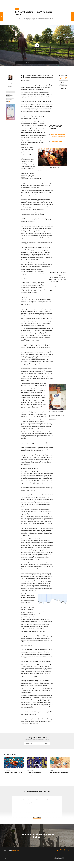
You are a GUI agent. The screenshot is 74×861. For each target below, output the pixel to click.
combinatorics (7, 770)
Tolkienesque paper (27, 101)
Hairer (33, 104)
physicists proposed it (26, 516)
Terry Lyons (30, 96)
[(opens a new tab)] (10, 112)
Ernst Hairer (35, 357)
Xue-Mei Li (32, 116)
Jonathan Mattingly (37, 502)
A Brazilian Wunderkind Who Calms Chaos (58, 134)
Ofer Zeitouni (45, 183)
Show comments (37, 817)
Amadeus (23, 176)
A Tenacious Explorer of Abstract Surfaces (58, 136)
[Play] (37, 45)
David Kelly (39, 269)
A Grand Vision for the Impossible (56, 141)
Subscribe (46, 743)
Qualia (51, 770)
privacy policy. (45, 62)
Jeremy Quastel (39, 557)
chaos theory (30, 770)
